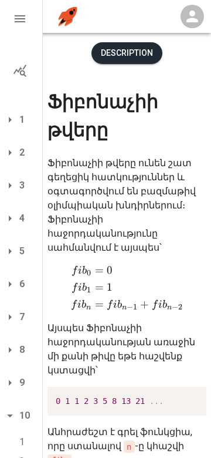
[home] (68, 17)
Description (127, 53)
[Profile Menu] (192, 16)
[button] (21, 19)
